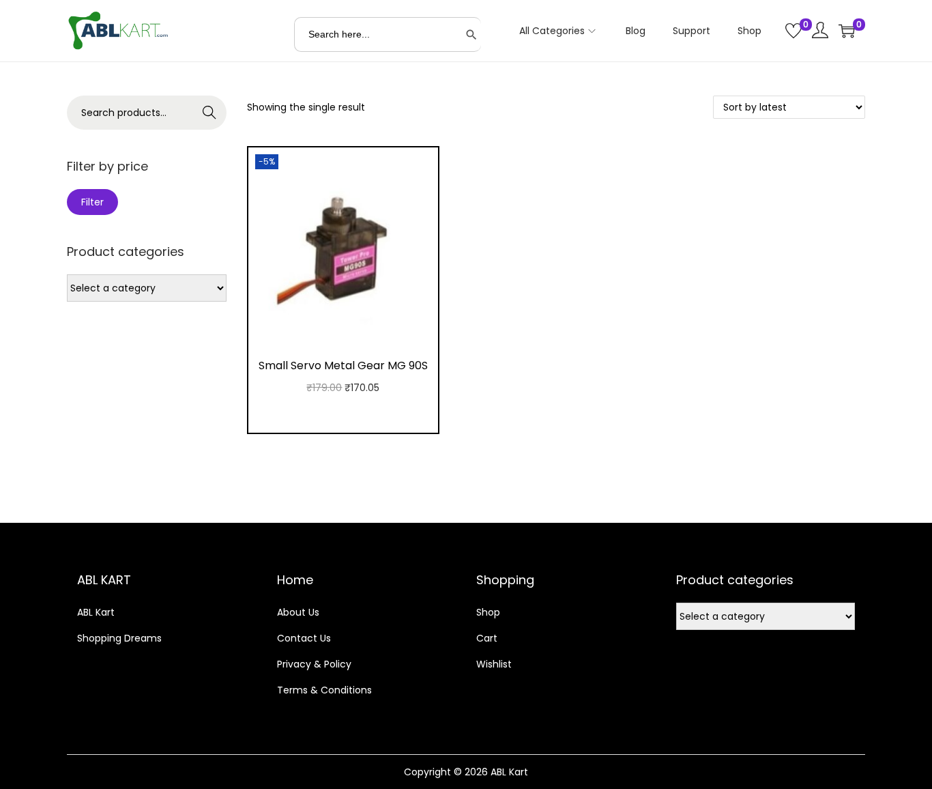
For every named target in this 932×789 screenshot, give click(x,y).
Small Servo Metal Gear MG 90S (343, 365)
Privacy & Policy (314, 664)
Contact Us (304, 638)
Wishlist (494, 664)
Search (210, 112)
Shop (488, 612)
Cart (486, 638)
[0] (793, 31)
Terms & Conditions (324, 690)
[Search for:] (387, 34)
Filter (92, 202)
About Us (298, 612)
